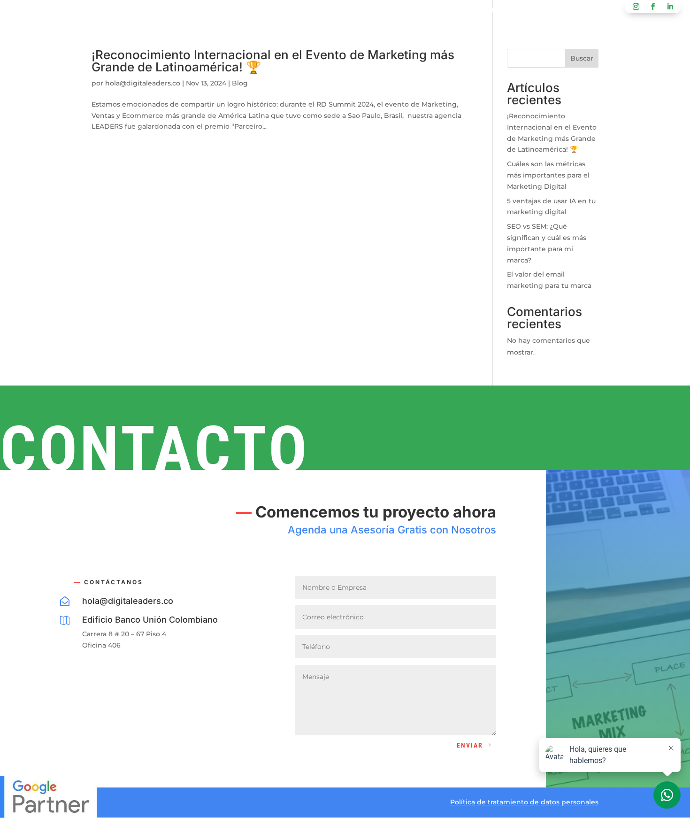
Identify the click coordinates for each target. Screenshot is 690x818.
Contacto (400, 11)
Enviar (470, 745)
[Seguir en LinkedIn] (669, 6)
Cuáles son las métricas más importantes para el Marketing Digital (548, 175)
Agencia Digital (247, 11)
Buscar (581, 58)
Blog (356, 11)
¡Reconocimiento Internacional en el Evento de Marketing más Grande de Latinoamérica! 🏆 (273, 60)
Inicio (189, 11)
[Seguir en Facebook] (652, 6)
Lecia (483, 11)
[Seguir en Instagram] (636, 6)
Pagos (447, 11)
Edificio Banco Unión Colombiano (150, 620)
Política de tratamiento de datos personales (524, 802)
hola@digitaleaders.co (142, 83)
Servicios (313, 11)
